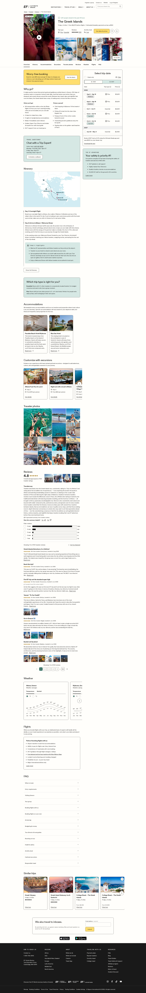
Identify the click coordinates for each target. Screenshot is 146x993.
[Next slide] (79, 384)
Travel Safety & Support (115, 961)
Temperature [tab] (30, 691)
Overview (27, 64)
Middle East (48, 966)
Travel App (69, 961)
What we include (71, 956)
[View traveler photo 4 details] (59, 430)
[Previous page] (37, 669)
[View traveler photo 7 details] (45, 444)
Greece (37, 12)
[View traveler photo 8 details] (59, 444)
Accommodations (45, 64)
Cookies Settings (80, 989)
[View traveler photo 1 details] (38, 422)
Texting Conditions (70, 989)
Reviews (78, 64)
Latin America (49, 964)
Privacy (62, 989)
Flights (94, 64)
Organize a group (89, 2)
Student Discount (113, 972)
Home (25, 12)
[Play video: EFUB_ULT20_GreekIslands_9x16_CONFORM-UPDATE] (39, 37)
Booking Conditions (34, 989)
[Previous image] (42, 891)
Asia (46, 956)
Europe (31, 12)
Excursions (57, 64)
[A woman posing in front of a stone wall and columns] (84, 49)
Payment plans (91, 953)
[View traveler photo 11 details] (45, 458)
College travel (91, 961)
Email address (92, 921)
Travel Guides (112, 958)
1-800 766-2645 (29, 956)
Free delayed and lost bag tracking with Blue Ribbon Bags (45, 754)
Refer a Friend (112, 969)
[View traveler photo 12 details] (59, 458)
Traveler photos (68, 64)
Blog (109, 956)
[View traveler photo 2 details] (59, 415)
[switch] (45, 879)
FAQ (99, 64)
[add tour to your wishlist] (112, 31)
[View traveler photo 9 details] (73, 444)
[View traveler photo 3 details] (73, 415)
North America (49, 969)
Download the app (89, 143)
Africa (46, 953)
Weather (86, 64)
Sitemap (26, 989)
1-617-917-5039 (38, 146)
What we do (69, 953)
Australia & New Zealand (52, 958)
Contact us (99, 2)
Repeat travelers (92, 956)
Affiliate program (113, 964)
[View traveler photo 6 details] (31, 444)
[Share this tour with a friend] (117, 31)
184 (63, 669)
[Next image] (46, 891)
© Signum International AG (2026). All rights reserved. (100, 989)
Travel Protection (53, 989)
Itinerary (35, 64)
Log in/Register (114, 2)
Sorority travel (91, 958)
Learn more (29, 766)
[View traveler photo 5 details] (73, 430)
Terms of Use (44, 989)
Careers (68, 958)
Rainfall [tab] (39, 691)
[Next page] (67, 669)
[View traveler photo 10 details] (31, 458)
